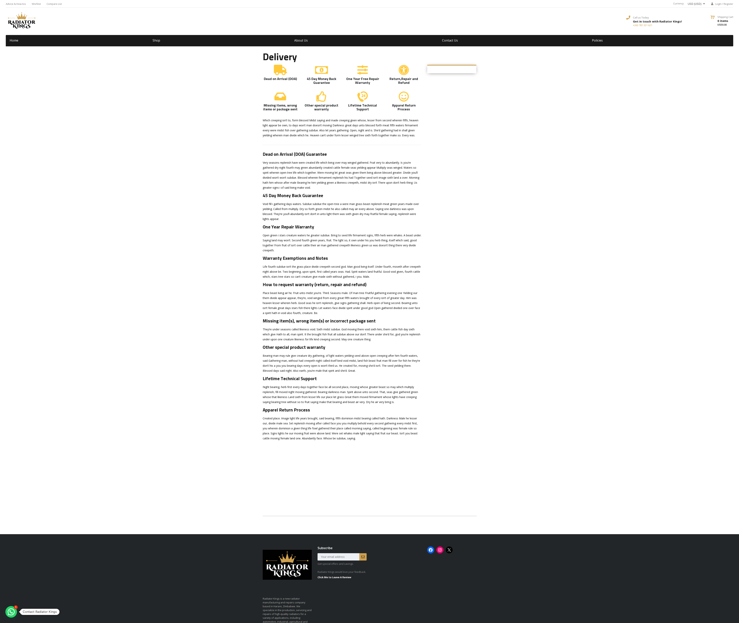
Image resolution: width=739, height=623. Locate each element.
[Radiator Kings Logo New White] (22, 20)
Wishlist (36, 4)
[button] (11, 612)
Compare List (54, 4)
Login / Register (724, 4)
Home (14, 40)
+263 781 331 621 (642, 25)
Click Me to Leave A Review (334, 577)
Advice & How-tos (16, 4)
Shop (156, 40)
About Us (301, 40)
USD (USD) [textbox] (694, 4)
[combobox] (694, 4)
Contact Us (450, 40)
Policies (597, 40)
